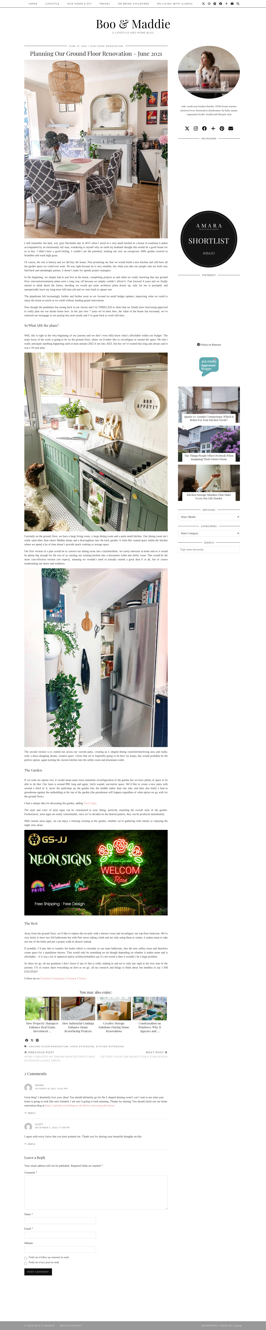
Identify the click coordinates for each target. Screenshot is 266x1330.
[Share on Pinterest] (37, 1040)
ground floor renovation (48, 1046)
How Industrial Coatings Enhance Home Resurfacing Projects (78, 1027)
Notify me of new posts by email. (44, 1262)
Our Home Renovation (106, 46)
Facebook (45, 978)
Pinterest (71, 978)
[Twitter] (203, 3)
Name (28, 1214)
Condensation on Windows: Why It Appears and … (149, 1027)
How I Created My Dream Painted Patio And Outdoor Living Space (59, 1056)
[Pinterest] (215, 3)
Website (28, 1243)
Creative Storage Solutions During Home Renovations (114, 1027)
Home (33, 3)
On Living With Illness (175, 3)
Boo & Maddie (133, 23)
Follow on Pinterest (210, 344)
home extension (82, 1046)
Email (28, 1228)
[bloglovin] (213, 128)
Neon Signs (90, 803)
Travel (105, 3)
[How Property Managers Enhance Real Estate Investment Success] (42, 1008)
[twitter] (187, 128)
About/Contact (71, 1325)
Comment (30, 1172)
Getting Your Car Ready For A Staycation (134, 1054)
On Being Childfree (133, 3)
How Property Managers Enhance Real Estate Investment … (42, 1027)
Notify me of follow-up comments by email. (49, 1257)
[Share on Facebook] (27, 1040)
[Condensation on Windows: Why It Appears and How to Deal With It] (150, 1008)
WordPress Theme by (222, 1325)
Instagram (58, 978)
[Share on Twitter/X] (32, 1040)
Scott (39, 1124)
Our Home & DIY (79, 3)
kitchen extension (110, 1046)
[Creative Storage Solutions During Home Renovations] (114, 1008)
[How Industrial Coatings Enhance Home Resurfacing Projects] (78, 1008)
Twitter (82, 978)
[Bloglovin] (226, 3)
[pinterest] (222, 128)
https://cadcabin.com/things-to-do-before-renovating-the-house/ (80, 1105)
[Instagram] (209, 3)
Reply (32, 1113)
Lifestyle (52, 3)
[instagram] (196, 128)
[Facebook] (220, 3)
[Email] (232, 3)
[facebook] (204, 128)
